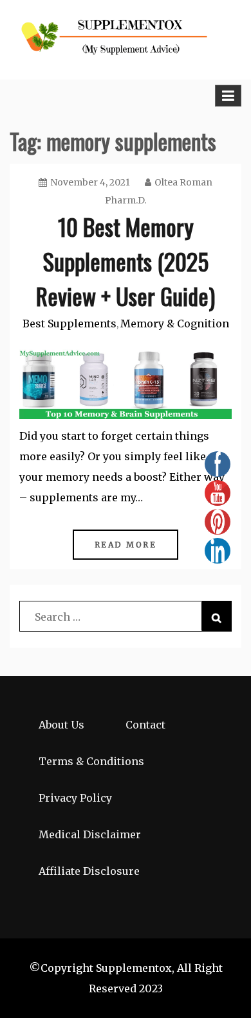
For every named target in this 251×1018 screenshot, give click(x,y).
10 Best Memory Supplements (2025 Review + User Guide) (125, 261)
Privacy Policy (75, 797)
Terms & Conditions (91, 761)
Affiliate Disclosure (89, 871)
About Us (61, 724)
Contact (145, 724)
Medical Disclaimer (90, 834)
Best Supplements (69, 323)
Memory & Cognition (174, 323)
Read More (126, 544)
